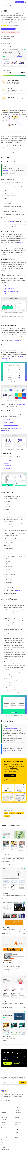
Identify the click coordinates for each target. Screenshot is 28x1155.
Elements (17, 590)
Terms (16, 1135)
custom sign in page (9, 288)
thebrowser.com (16, 126)
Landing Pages (4, 1120)
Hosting (3, 1147)
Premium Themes (5, 1110)
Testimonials (18, 1122)
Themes (8, 5)
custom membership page (11, 293)
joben (24, 864)
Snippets (3, 1144)
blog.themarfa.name (7, 972)
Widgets (3, 1124)
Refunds (17, 1137)
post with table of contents (11, 425)
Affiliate (17, 1124)
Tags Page (6, 463)
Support (17, 1117)
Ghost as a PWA (17, 340)
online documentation (12, 728)
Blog (6, 813)
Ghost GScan (7, 226)
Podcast (7, 816)
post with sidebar (8, 422)
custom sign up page (9, 286)
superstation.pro (6, 933)
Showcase (3, 1122)
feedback (6, 750)
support (15, 750)
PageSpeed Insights (9, 221)
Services (3, 1127)
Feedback (17, 1120)
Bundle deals (13, 768)
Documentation (5, 1135)
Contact (17, 1115)
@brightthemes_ (7, 752)
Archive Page (7, 465)
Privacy (17, 1132)
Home (2, 5)
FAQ (2, 1142)
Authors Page (7, 460)
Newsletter (20, 813)
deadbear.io (5, 1042)
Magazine (12, 813)
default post (7, 419)
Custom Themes (5, 1115)
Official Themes (5, 1149)
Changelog (4, 1137)
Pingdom (6, 224)
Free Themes (4, 1117)
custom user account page (11, 291)
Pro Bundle (3, 1112)
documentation (21, 404)
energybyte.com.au (7, 1007)
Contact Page (7, 468)
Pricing (17, 1110)
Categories (18, 1112)
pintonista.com (5, 898)
